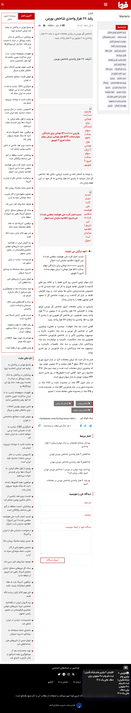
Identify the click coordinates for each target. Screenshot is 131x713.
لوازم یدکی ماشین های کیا (116, 96)
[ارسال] (44, 25)
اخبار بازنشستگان (109, 37)
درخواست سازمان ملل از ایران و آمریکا (17, 179)
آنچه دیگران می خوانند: (76, 252)
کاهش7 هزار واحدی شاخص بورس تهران (69, 462)
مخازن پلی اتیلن (120, 50)
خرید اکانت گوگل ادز (118, 73)
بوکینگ (105, 82)
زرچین (112, 78)
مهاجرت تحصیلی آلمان (118, 41)
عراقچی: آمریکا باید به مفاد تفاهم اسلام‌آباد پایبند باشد (19, 225)
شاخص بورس (83, 403)
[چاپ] (40, 25)
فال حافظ (108, 50)
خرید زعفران (121, 78)
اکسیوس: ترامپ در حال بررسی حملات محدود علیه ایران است (17, 111)
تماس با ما (63, 682)
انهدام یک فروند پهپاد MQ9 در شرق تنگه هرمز (18, 339)
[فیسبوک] (81, 426)
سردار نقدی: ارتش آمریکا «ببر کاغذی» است (18, 316)
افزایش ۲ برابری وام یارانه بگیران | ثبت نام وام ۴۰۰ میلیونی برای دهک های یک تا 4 (99, 676)
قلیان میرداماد (121, 55)
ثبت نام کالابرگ (120, 69)
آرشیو (50, 682)
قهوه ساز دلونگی (120, 105)
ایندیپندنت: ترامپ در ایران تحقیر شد (19, 261)
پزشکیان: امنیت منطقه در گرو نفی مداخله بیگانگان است (18, 156)
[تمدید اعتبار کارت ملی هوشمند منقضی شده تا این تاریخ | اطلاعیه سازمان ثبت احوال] (87, 216)
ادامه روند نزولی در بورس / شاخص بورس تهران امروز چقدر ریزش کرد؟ (66, 471)
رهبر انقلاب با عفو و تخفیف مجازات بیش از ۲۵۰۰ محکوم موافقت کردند (18, 328)
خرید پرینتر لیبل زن (119, 87)
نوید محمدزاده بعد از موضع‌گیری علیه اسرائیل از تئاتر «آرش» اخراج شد (17, 292)
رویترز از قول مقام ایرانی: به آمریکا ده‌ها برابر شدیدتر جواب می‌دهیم (18, 122)
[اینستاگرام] (67, 674)
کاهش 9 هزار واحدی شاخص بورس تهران (69, 454)
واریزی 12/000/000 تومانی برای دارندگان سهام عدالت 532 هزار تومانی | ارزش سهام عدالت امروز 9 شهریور (60, 137)
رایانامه (88, 515)
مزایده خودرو (121, 92)
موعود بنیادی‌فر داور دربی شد (18, 204)
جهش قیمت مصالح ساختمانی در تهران (18, 78)
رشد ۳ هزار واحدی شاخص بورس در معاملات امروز (67, 482)
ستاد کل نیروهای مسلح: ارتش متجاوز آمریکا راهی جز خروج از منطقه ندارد (17, 214)
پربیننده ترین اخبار (9, 17)
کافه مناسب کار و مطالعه (117, 60)
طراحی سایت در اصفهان (117, 101)
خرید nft (109, 69)
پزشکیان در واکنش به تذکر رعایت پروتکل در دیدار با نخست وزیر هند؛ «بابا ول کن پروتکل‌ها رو (17, 42)
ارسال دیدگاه (52, 560)
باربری (108, 87)
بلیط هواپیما (109, 92)
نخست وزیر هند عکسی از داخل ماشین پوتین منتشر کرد (17, 147)
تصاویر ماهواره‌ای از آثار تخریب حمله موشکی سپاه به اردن (17, 195)
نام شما (87, 503)
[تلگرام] (90, 426)
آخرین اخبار (26, 16)
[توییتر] (85, 426)
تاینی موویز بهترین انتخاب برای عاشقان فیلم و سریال (17, 68)
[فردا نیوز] (123, 5)
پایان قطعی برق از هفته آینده (18, 348)
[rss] (72, 674)
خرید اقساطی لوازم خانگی (117, 32)
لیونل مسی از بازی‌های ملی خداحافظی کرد (19, 280)
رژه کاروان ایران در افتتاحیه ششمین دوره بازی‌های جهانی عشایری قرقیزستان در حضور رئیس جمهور (18, 248)
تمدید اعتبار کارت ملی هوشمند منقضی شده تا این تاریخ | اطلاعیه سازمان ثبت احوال (60, 216)
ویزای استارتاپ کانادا (118, 46)
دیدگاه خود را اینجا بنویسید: (78, 527)
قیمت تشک (122, 37)
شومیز (110, 105)
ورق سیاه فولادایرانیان (118, 82)
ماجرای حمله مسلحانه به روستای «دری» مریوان (17, 271)
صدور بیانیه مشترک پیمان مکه (18, 188)
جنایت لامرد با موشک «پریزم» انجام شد (18, 101)
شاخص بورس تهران (80, 410)
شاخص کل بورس (62, 403)
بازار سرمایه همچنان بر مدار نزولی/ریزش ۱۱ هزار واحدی (66, 444)
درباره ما (77, 682)
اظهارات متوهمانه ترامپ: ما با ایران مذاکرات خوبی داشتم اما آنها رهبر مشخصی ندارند (18, 57)
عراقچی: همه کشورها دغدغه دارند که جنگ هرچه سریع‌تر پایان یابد (19, 136)
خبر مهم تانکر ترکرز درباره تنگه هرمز (18, 234)
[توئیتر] (58, 674)
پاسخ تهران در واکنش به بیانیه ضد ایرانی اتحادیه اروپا (18, 29)
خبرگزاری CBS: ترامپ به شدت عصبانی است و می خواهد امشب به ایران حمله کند (17, 90)
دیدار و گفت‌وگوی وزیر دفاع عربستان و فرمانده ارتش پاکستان (19, 305)
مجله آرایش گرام (120, 64)
